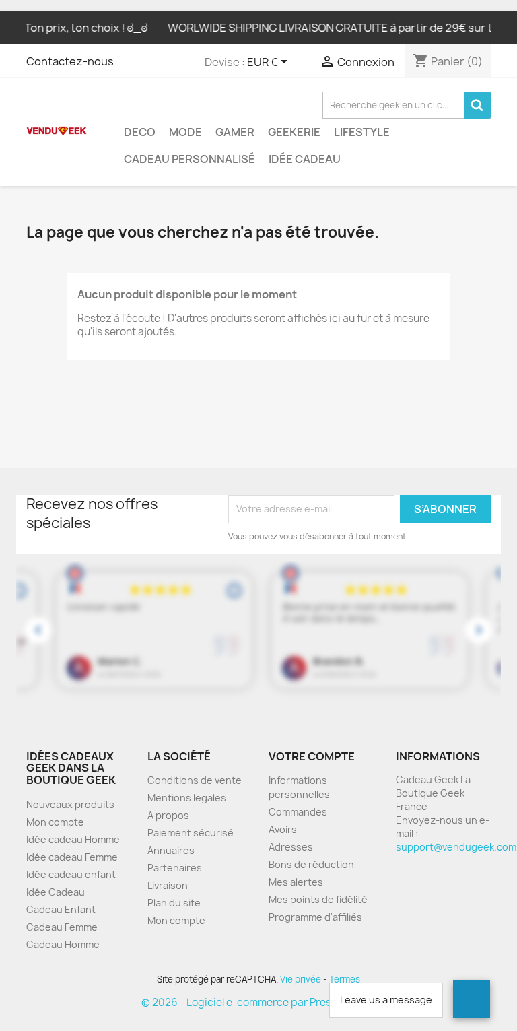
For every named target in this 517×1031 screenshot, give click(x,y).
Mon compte (55, 822)
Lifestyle (362, 132)
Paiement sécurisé (190, 832)
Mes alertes (296, 881)
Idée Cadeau (305, 159)
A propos (168, 815)
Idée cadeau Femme (72, 857)
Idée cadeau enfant (71, 874)
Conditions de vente (194, 780)
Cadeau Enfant (61, 909)
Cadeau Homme (63, 944)
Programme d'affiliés (315, 916)
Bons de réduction (311, 864)
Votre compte (312, 756)
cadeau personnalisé (189, 159)
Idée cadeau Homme (73, 839)
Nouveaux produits (70, 804)
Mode (185, 132)
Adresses (291, 846)
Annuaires (171, 850)
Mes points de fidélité (318, 899)
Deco (140, 132)
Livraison (167, 885)
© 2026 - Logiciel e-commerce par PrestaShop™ (258, 1002)
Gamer (234, 132)
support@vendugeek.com (456, 846)
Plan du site (174, 902)
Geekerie (294, 132)
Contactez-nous (70, 61)
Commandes (298, 811)
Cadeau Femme (62, 927)
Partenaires (174, 867)
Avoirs (283, 829)
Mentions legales (186, 797)
